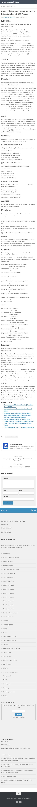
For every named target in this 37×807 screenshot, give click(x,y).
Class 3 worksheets (8, 585)
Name (5, 490)
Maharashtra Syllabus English (11, 648)
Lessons (5, 644)
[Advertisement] (9, 733)
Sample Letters (7, 664)
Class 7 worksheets (8, 605)
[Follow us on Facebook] (32, 510)
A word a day (6, 553)
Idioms (5, 628)
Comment (6, 478)
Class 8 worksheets (8, 609)
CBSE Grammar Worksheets (11, 569)
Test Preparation (7, 676)
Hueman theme (27, 798)
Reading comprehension (10, 660)
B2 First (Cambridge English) (11, 557)
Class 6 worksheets (8, 597)
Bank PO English (7, 561)
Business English (6, 532)
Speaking (5, 668)
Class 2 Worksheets (8, 581)
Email (21, 490)
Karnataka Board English (10, 636)
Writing (5, 695)
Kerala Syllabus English (9, 640)
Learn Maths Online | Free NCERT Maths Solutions (15, 748)
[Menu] (35, 2)
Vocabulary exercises (9, 691)
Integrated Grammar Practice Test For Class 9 (17, 413)
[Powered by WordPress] (12, 798)
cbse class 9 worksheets (11, 437)
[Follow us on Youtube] (35, 510)
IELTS (4, 632)
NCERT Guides (5, 745)
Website (5, 496)
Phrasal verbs (7, 652)
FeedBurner (22, 717)
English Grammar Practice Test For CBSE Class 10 (19, 421)
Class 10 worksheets (9, 573)
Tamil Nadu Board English (10, 672)
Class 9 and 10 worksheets (10, 613)
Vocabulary (6, 688)
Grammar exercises (8, 624)
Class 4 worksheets (8, 589)
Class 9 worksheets (8, 6)
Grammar (5, 620)
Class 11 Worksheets (9, 577)
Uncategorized (7, 684)
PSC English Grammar (9, 776)
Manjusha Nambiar (9, 17)
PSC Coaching (7, 656)
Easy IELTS (4, 741)
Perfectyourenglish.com (10, 2)
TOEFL (5, 680)
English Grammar (6, 528)
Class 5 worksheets (8, 593)
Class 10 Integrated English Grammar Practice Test (19, 427)
